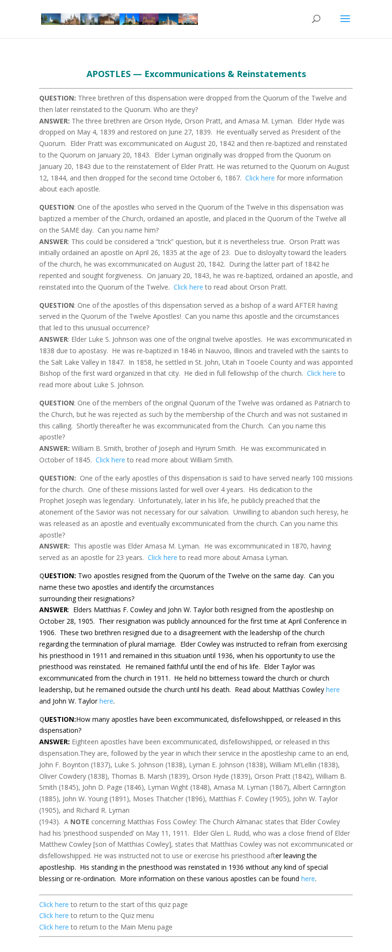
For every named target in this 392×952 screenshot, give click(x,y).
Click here (260, 177)
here (333, 689)
